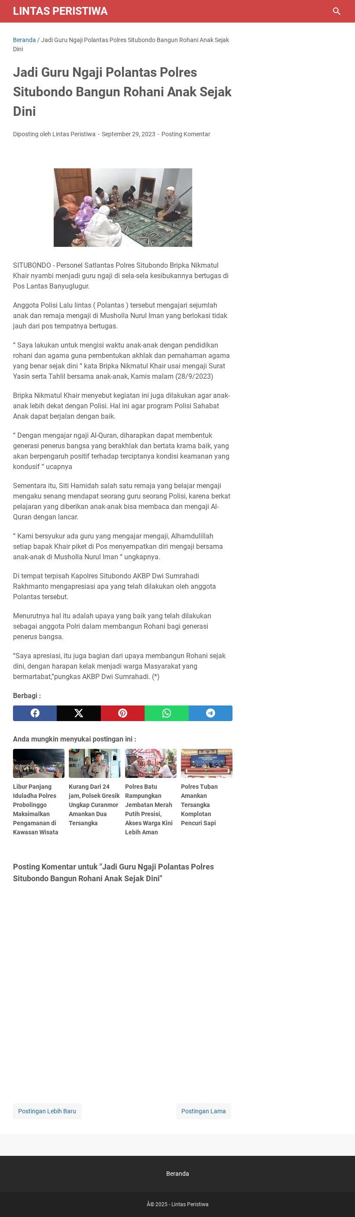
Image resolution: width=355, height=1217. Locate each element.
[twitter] (78, 713)
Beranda (177, 1173)
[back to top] (337, 1197)
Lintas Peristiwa (60, 11)
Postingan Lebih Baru (47, 1111)
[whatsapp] (166, 713)
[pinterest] (123, 713)
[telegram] (210, 713)
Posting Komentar (185, 134)
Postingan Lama (203, 1111)
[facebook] (35, 713)
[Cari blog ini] (337, 11)
